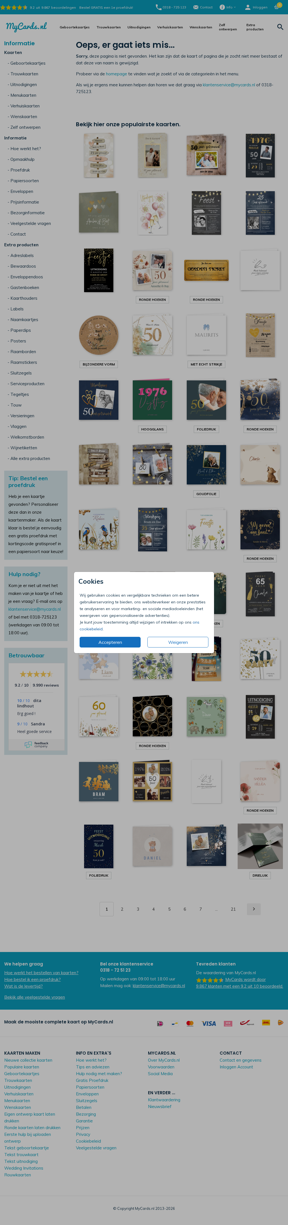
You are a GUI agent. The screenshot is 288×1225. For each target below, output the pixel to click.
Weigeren (178, 642)
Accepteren (110, 642)
